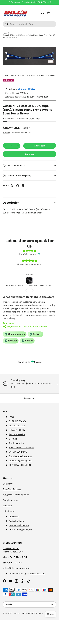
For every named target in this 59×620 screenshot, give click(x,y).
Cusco (5, 75)
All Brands (14, 516)
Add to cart (39, 146)
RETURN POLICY (17, 425)
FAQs (11, 416)
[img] (29, 250)
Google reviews (10, 500)
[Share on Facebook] (17, 185)
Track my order (16, 443)
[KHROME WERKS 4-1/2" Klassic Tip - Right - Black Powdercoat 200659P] (29, 280)
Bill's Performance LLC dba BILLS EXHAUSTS (26, 613)
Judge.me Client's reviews (16, 494)
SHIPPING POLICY (17, 421)
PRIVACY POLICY (17, 430)
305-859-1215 (37, 573)
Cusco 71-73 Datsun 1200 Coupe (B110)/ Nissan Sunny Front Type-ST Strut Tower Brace (29, 36)
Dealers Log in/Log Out (20, 460)
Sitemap (13, 438)
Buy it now (30, 154)
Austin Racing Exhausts (20, 529)
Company (7, 483)
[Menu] (55, 13)
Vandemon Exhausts (19, 525)
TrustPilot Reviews (12, 489)
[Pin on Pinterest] (23, 185)
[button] (49, 13)
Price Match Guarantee (20, 456)
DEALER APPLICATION (20, 465)
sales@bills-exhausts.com (16, 568)
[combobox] (29, 24)
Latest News (9, 511)
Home (5, 33)
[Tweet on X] (12, 185)
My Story (7, 505)
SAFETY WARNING (18, 451)
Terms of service (17, 434)
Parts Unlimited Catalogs (21, 447)
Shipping (6, 132)
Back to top (29, 398)
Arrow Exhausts (16, 520)
